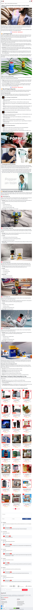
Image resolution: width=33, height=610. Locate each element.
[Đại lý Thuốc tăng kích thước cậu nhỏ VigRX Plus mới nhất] (27, 424)
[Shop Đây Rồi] (4, 1)
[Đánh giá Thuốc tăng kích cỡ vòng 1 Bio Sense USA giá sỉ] (16, 468)
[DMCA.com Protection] (16, 608)
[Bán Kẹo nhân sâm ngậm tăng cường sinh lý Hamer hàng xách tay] (16, 498)
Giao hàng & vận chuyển (20, 601)
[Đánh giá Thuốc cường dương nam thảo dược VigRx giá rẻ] (27, 468)
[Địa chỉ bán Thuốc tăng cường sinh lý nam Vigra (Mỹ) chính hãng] (27, 453)
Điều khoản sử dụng (4, 601)
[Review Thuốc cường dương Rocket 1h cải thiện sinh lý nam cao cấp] (6, 424)
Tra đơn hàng (25, 589)
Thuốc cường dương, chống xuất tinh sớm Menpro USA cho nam (27, 490)
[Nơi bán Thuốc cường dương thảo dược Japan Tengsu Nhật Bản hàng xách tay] (6, 468)
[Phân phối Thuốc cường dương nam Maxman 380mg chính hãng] (16, 394)
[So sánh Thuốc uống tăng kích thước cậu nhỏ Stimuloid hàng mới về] (27, 394)
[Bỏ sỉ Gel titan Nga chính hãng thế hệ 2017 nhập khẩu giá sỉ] (16, 424)
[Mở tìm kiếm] (29, 1)
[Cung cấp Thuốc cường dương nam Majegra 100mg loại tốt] (6, 438)
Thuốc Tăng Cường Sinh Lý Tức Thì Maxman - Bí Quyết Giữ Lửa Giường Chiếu (16, 445)
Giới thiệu (3, 603)
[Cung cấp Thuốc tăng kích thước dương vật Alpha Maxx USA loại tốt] (6, 409)
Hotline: (5, 597)
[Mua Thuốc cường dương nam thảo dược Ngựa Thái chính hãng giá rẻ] (27, 438)
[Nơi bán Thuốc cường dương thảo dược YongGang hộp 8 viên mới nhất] (6, 498)
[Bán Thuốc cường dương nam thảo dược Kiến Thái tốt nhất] (16, 453)
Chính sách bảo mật (4, 602)
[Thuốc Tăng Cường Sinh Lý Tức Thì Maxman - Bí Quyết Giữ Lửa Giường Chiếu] (16, 438)
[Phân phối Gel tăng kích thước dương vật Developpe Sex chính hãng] (6, 394)
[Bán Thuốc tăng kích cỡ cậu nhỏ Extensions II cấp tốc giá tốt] (6, 483)
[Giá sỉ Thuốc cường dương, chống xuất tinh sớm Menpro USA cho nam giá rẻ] (27, 483)
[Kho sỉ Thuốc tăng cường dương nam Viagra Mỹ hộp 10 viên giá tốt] (16, 483)
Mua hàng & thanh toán (20, 602)
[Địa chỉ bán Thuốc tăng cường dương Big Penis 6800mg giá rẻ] (27, 498)
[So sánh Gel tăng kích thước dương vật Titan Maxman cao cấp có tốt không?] (16, 409)
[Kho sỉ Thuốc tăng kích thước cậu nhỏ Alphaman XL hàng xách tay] (6, 453)
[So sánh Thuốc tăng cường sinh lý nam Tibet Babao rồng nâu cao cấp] (27, 409)
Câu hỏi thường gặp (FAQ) (20, 603)
